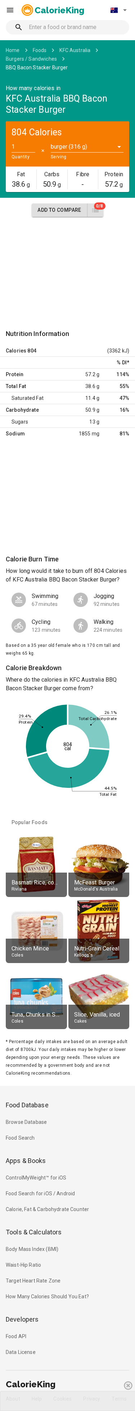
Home (13, 50)
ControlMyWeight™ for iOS (36, 1178)
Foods (40, 50)
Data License (21, 1352)
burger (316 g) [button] (69, 146)
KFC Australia (74, 50)
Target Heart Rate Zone (33, 1281)
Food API (16, 1336)
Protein (14, 374)
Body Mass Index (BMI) (32, 1249)
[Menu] (10, 10)
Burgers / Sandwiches (31, 59)
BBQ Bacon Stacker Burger (37, 67)
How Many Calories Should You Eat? (47, 1296)
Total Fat (16, 386)
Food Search (20, 1138)
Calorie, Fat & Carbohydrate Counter (47, 1209)
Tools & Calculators (34, 1232)
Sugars (20, 422)
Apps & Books (26, 1160)
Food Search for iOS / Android (40, 1193)
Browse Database (26, 1122)
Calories (16, 351)
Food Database (27, 1105)
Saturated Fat (28, 398)
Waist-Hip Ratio (23, 1265)
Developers (22, 1319)
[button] (118, 10)
